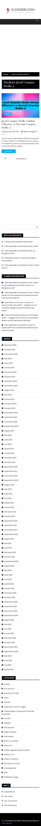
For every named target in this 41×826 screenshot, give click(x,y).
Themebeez (7, 823)
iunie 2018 (8, 660)
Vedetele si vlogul (11, 777)
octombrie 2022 (10, 476)
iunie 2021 (8, 548)
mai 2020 (8, 579)
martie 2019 (9, 633)
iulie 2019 (7, 624)
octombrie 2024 (11, 385)
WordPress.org (10, 805)
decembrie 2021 (10, 521)
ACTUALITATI (9, 689)
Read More (9, 151)
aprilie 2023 (9, 449)
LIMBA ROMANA (10, 732)
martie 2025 (9, 367)
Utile (5, 772)
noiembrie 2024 (10, 381)
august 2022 (9, 485)
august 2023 (9, 431)
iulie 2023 (8, 435)
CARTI (6, 698)
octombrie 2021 (10, 530)
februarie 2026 (10, 345)
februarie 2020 (10, 593)
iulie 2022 (8, 489)
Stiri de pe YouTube (12, 763)
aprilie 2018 (8, 669)
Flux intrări (8, 796)
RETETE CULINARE (11, 741)
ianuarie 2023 (9, 462)
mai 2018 (7, 665)
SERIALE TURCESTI (11, 759)
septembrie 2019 (11, 615)
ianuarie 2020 (9, 597)
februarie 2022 (10, 512)
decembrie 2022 (11, 467)
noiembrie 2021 (10, 525)
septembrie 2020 (11, 561)
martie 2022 (9, 507)
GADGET (7, 718)
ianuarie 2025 (9, 377)
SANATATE (8, 745)
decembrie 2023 (11, 412)
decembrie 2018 (10, 647)
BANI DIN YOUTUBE (11, 693)
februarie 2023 (10, 458)
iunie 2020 (8, 575)
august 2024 (9, 390)
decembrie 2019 (10, 602)
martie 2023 (9, 453)
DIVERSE (7, 702)
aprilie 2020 (9, 584)
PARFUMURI (8, 736)
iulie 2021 (7, 543)
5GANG (7, 684)
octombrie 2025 (11, 354)
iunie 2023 (8, 440)
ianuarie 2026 (9, 349)
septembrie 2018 (11, 651)
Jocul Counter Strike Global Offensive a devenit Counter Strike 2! (19, 124)
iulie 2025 (8, 358)
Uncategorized (10, 768)
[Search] (37, 227)
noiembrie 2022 (10, 471)
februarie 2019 (10, 638)
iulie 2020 (8, 570)
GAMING (8, 114)
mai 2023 (8, 444)
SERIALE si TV (9, 754)
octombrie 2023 (10, 422)
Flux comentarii (10, 801)
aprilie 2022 (9, 503)
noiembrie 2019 (10, 606)
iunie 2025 (8, 363)
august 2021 (9, 539)
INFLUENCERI (9, 727)
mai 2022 (8, 498)
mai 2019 (7, 629)
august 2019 (9, 620)
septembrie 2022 (11, 480)
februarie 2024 (10, 403)
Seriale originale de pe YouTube (17, 750)
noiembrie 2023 (10, 417)
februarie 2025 (10, 372)
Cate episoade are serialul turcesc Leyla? (21, 246)
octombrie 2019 (10, 611)
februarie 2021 (10, 552)
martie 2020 (9, 588)
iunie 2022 (8, 494)
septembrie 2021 (11, 534)
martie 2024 (9, 399)
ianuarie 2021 (9, 557)
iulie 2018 (7, 656)
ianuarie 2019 (9, 642)
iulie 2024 (8, 394)
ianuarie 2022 (9, 516)
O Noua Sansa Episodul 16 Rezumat (18, 242)
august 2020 (9, 566)
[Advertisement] (20, 48)
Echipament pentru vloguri (15, 707)
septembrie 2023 (11, 426)
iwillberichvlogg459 (30, 132)
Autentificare (9, 792)
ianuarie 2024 (9, 408)
